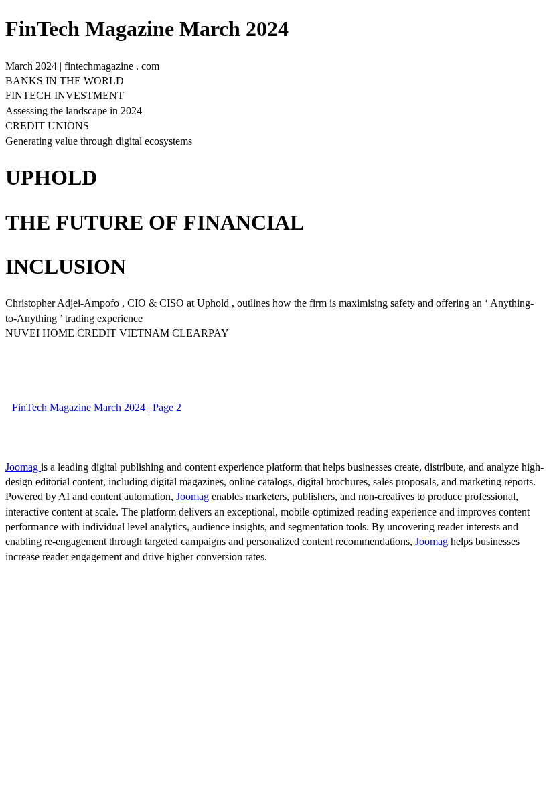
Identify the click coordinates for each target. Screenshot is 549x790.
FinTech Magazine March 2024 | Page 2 (96, 407)
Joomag (23, 467)
